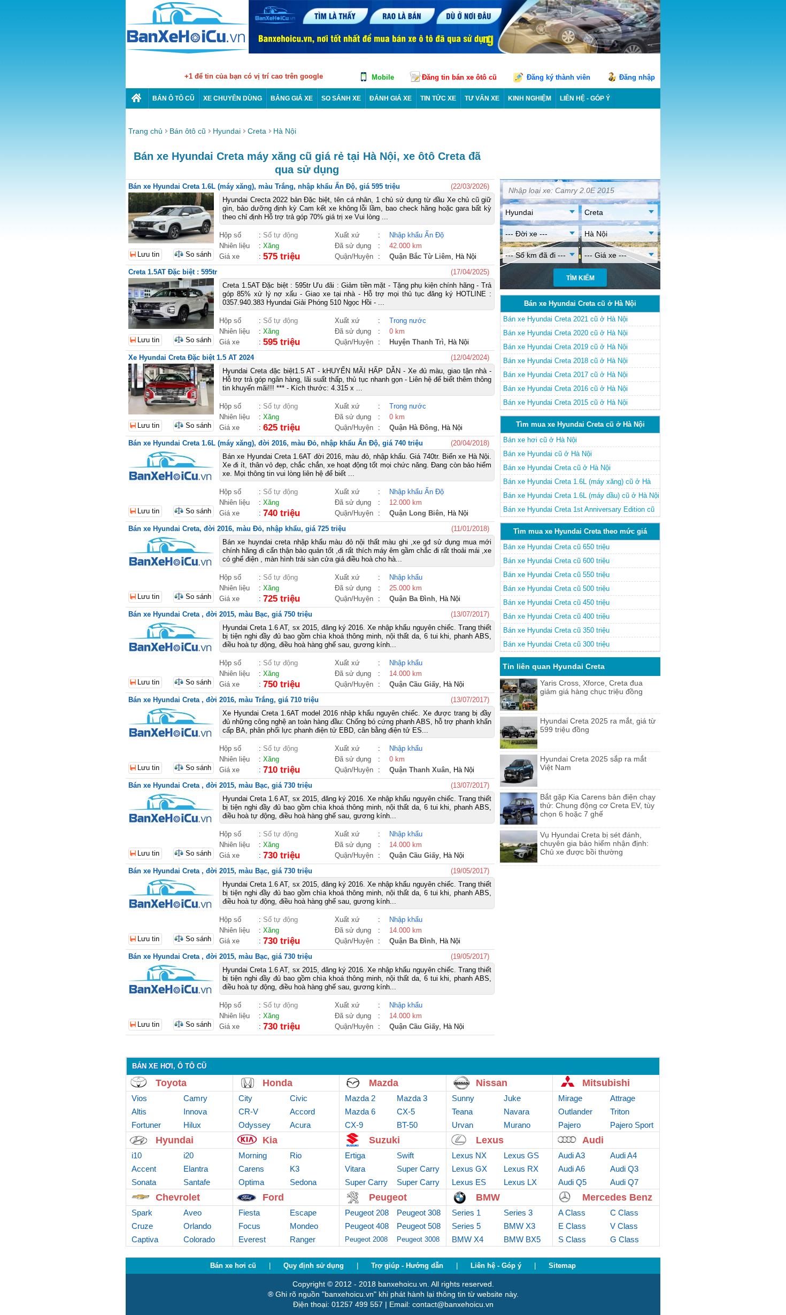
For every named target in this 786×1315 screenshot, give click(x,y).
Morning (252, 1155)
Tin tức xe (438, 98)
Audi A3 (571, 1155)
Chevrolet (178, 1197)
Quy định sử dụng (313, 1266)
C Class (624, 1212)
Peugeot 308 (419, 1212)
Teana (462, 1111)
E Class (572, 1226)
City (245, 1098)
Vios (139, 1098)
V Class (624, 1226)
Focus (249, 1226)
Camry (195, 1098)
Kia (270, 1140)
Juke (512, 1098)
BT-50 (407, 1124)
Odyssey (254, 1124)
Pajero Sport (631, 1124)
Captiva (145, 1239)
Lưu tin (148, 254)
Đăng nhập (637, 77)
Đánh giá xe (390, 98)
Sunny (463, 1098)
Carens (251, 1168)
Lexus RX (521, 1168)
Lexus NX (469, 1155)
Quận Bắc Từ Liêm (420, 256)
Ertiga (355, 1155)
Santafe (196, 1182)
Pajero (569, 1124)
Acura (300, 1124)
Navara (516, 1111)
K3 (294, 1168)
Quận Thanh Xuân (419, 770)
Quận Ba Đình (412, 599)
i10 (137, 1155)
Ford (273, 1197)
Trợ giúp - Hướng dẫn (407, 1266)
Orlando (197, 1226)
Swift (405, 1155)
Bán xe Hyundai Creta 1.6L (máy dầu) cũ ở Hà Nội (581, 495)
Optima (251, 1182)
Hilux (192, 1124)
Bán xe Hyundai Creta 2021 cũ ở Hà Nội (565, 319)
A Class (571, 1212)
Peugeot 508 (419, 1226)
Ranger (302, 1239)
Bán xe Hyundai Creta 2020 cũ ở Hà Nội (565, 333)
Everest (252, 1239)
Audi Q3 (624, 1168)
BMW (488, 1197)
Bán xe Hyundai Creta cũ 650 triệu (556, 547)
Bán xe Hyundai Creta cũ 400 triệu (556, 616)
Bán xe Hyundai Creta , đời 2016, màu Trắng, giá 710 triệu (223, 700)
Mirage (570, 1098)
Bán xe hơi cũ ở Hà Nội (540, 440)
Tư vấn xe (482, 98)
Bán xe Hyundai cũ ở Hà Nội (547, 454)
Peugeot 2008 (366, 1239)
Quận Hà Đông (413, 428)
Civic (298, 1098)
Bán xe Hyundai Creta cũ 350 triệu (556, 630)
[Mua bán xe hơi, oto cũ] (137, 98)
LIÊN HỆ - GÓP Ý (585, 98)
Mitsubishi (606, 1083)
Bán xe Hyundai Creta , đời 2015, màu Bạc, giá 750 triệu (220, 614)
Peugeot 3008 (418, 1239)
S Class (572, 1239)
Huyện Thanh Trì (416, 342)
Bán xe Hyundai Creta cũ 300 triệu (556, 644)
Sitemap (562, 1266)
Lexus (490, 1140)
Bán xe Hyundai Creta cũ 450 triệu (556, 602)
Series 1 (466, 1212)
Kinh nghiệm (529, 98)
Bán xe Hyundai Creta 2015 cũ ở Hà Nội (565, 402)
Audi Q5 (572, 1182)
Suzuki (384, 1140)
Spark (142, 1212)
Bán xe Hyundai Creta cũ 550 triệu (556, 575)
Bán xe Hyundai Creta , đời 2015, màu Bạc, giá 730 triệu (220, 785)
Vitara (355, 1168)
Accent (144, 1168)
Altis (139, 1111)
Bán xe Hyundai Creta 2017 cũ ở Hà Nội (565, 375)
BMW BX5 (522, 1239)
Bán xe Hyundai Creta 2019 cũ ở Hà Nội (565, 347)
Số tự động (280, 235)
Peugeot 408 (367, 1226)
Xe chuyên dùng (232, 98)
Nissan (491, 1083)
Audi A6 (571, 1168)
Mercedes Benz (617, 1197)
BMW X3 (519, 1226)
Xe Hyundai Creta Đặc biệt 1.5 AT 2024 (191, 357)
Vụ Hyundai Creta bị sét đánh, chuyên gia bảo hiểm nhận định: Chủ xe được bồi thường (594, 843)
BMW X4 (467, 1239)
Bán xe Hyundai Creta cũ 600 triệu (556, 561)
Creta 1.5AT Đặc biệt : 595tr (172, 272)
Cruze (142, 1226)
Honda (277, 1083)
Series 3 (518, 1212)
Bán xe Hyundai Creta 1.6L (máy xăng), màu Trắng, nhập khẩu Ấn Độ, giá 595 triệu (264, 186)
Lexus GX (469, 1168)
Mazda (383, 1083)
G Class (624, 1239)
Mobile (383, 77)
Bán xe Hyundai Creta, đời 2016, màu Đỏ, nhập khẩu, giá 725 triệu (237, 529)
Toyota (171, 1083)
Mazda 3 (412, 1098)
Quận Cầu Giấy (414, 684)
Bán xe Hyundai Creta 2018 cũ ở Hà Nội (565, 361)
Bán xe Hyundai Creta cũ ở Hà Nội (557, 468)
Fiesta (249, 1212)
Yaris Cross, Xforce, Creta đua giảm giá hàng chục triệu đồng (591, 687)
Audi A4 (623, 1155)
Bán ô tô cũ (173, 98)
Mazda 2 (360, 1098)
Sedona (303, 1182)
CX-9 (354, 1124)
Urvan (462, 1124)
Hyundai (175, 1140)
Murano (517, 1124)
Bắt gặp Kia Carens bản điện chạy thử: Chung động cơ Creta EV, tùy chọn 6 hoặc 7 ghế (598, 805)
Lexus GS (521, 1155)
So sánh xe (341, 98)
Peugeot (388, 1197)
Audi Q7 (624, 1182)
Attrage (622, 1098)
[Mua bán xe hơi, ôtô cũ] (187, 52)
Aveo (192, 1212)
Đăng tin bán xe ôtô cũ (459, 77)
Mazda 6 (360, 1111)
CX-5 (406, 1111)
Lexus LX (520, 1182)
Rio (296, 1155)
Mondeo (304, 1226)
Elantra (195, 1168)
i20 (188, 1155)
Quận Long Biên (416, 513)
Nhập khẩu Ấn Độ (416, 235)
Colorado (199, 1239)
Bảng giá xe (292, 98)
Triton (619, 1111)
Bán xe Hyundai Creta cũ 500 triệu (556, 589)
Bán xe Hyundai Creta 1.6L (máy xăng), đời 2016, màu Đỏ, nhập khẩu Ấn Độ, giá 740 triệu (275, 443)
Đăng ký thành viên (558, 77)
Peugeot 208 (367, 1212)
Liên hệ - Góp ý (496, 1266)
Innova (195, 1111)
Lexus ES (469, 1182)
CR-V (248, 1111)
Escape (303, 1212)
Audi (593, 1140)
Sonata (144, 1182)
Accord (302, 1111)
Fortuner (146, 1124)
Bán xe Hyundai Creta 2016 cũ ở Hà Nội (565, 388)
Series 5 (466, 1226)
